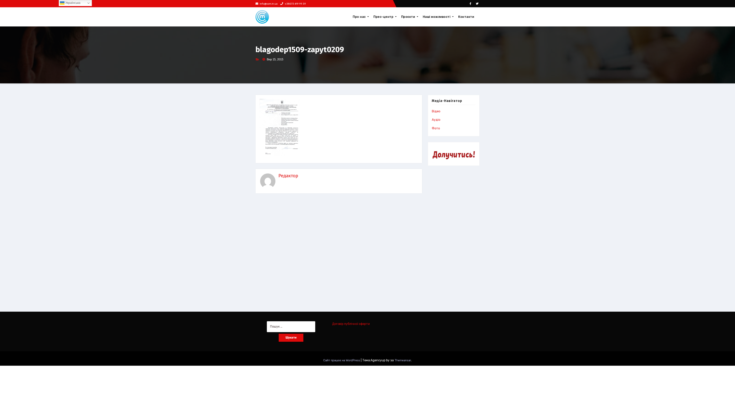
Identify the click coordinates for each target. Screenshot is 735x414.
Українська (72, 2)
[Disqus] (339, 250)
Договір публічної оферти (351, 324)
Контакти (466, 17)
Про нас (360, 17)
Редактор (288, 175)
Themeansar (402, 360)
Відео (436, 111)
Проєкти (408, 17)
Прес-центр (383, 17)
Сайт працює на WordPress (342, 360)
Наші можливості (437, 17)
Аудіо (436, 120)
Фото (436, 128)
